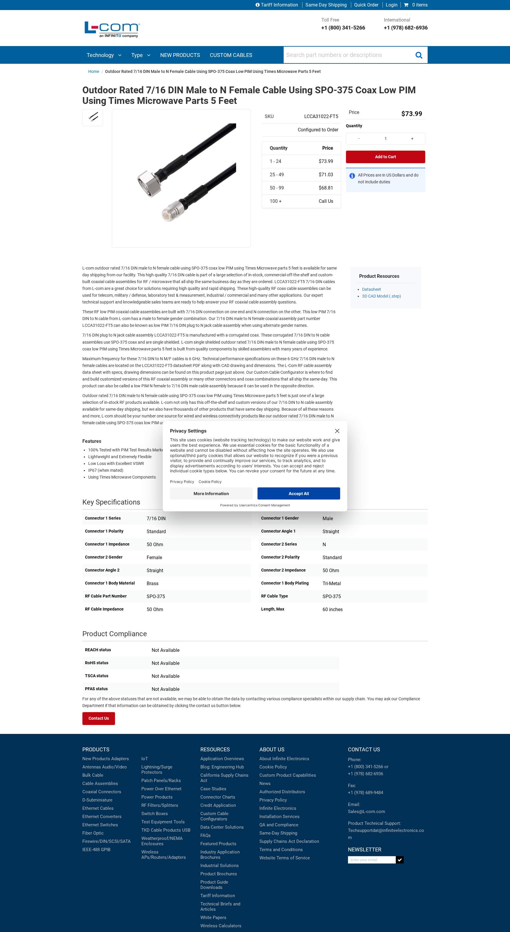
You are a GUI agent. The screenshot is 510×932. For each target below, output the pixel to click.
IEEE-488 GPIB (96, 849)
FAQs (205, 835)
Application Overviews (222, 758)
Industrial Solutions (219, 865)
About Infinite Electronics (284, 758)
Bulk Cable (92, 775)
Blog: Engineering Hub (222, 767)
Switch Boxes (154, 813)
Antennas (91, 767)
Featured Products (218, 843)
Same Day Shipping (326, 5)
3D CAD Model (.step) (381, 296)
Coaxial (89, 791)
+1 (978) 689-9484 (365, 792)
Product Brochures (218, 873)
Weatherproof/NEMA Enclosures (162, 841)
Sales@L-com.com (366, 811)
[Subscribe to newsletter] (400, 860)
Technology (101, 55)
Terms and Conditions (281, 849)
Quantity (354, 125)
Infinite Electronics (277, 808)
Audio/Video (114, 767)
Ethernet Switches (100, 824)
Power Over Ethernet (161, 788)
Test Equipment (156, 822)
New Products (96, 758)
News (265, 783)
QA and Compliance (278, 824)
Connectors (109, 791)
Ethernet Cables (98, 808)
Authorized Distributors (282, 791)
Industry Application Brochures (220, 854)
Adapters (120, 758)
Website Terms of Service (284, 858)
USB (186, 830)
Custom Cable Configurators (214, 816)
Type (137, 55)
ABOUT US (272, 749)
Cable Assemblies (100, 783)
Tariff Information (279, 5)
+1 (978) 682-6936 (365, 773)
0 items (419, 5)
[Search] (419, 55)
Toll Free (343, 24)
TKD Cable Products (161, 830)
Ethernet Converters (102, 816)
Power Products (157, 797)
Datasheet (371, 289)
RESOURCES (215, 749)
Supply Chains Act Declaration (289, 841)
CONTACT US (364, 749)
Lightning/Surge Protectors (156, 769)
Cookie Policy (273, 767)
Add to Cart (385, 156)
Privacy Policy (273, 800)
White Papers (213, 917)
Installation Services (279, 816)
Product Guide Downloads (214, 884)
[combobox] (356, 55)
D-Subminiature (97, 800)
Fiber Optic (93, 833)
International (406, 24)
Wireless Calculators (220, 925)
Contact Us (99, 718)
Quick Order (366, 5)
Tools (179, 822)
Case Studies (213, 788)
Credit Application (218, 805)
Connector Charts (217, 797)
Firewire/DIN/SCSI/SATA (106, 841)
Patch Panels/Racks (161, 780)
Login (392, 5)
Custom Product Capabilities (287, 775)
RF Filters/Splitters (159, 805)
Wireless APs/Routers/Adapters (163, 854)
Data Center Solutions (222, 827)
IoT (144, 758)
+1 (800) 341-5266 (365, 766)
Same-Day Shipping (278, 833)
